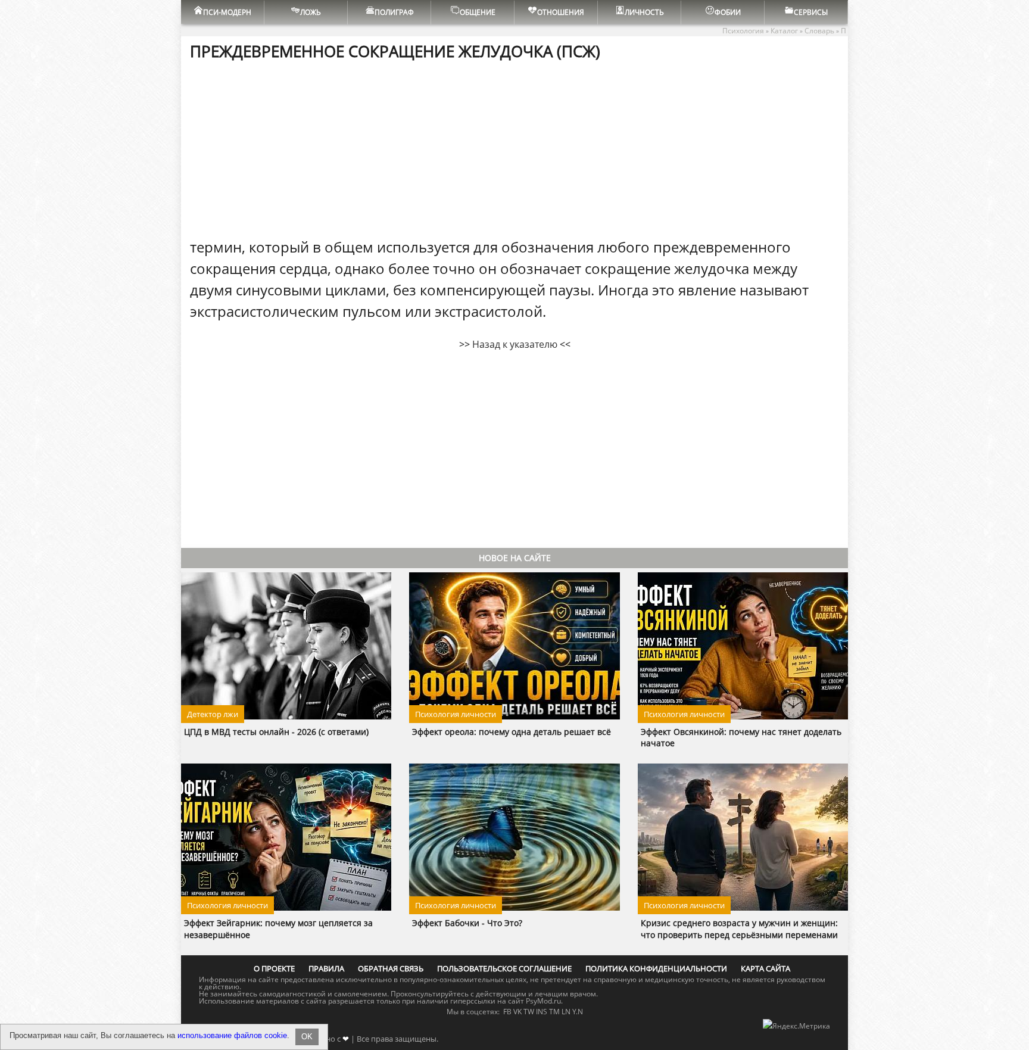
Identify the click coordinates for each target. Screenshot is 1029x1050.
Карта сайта (765, 968)
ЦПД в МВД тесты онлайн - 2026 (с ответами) (276, 731)
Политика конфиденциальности (656, 968)
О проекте (274, 968)
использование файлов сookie (232, 1035)
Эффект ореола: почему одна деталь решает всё (511, 731)
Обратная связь (390, 968)
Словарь (819, 31)
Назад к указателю (514, 344)
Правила (326, 968)
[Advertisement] (514, 148)
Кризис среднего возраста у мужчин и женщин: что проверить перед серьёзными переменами (739, 928)
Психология (743, 31)
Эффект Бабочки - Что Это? (467, 923)
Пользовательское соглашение (504, 968)
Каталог (784, 31)
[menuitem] (222, 12)
